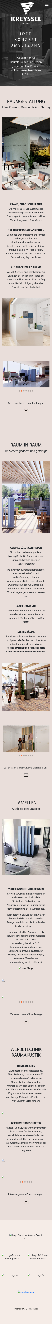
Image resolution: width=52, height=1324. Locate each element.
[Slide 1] (19, 391)
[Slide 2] (21, 391)
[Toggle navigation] (47, 4)
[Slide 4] (26, 391)
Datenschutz (32, 1309)
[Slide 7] (32, 391)
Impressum (19, 1309)
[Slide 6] (30, 391)
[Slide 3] (24, 391)
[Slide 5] (28, 391)
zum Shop (27, 968)
